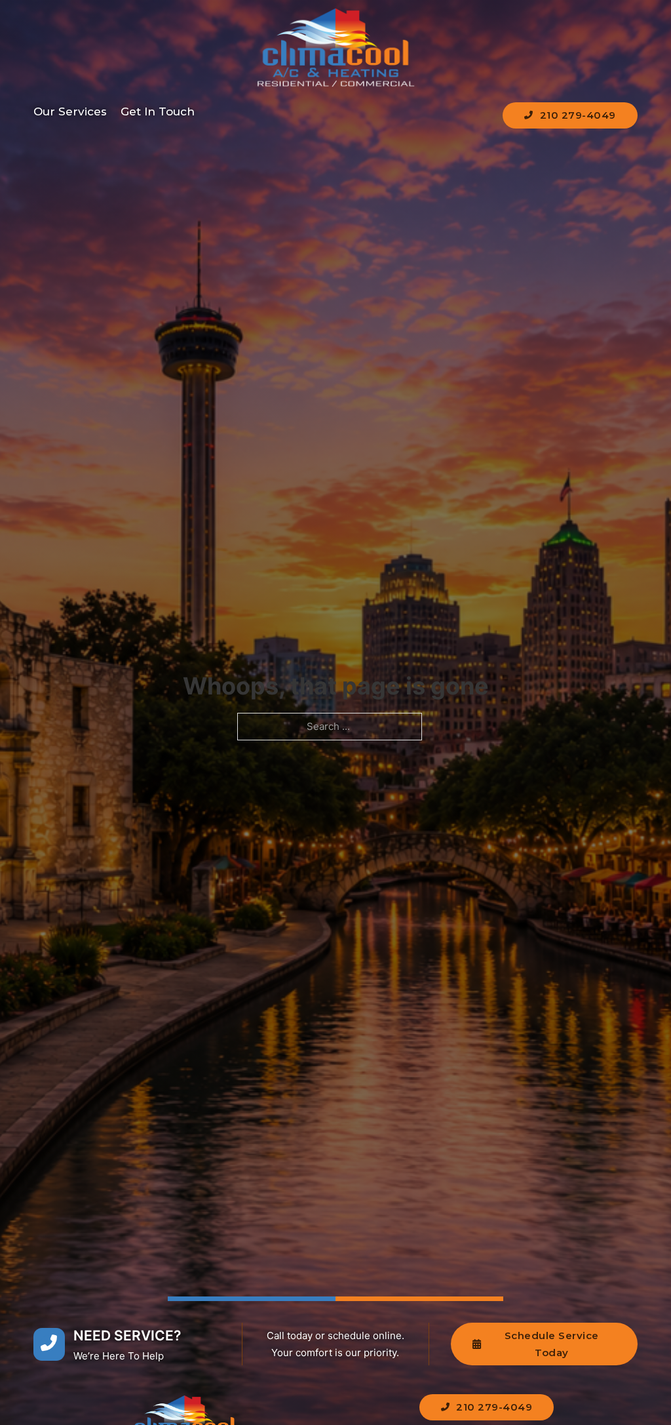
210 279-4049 (578, 115)
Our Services (70, 111)
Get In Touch (158, 111)
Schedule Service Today (552, 1344)
